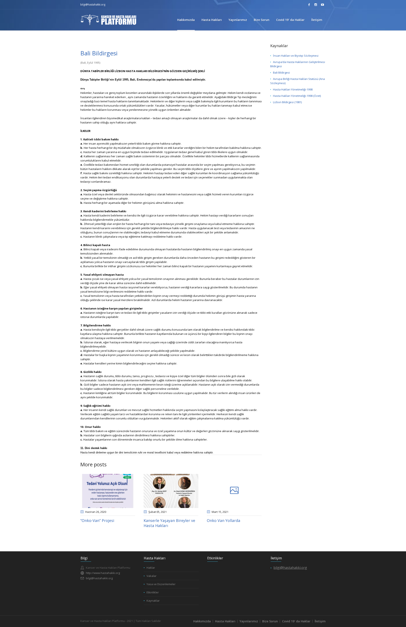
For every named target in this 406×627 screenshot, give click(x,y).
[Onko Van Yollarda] (234, 491)
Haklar (151, 568)
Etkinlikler (153, 592)
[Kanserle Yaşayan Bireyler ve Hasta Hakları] (171, 491)
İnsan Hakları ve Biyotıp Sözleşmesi (295, 55)
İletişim (320, 621)
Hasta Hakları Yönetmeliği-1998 (293, 89)
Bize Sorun (270, 621)
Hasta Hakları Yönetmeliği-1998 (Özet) (297, 96)
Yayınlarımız (249, 621)
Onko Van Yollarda (223, 520)
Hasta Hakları (225, 621)
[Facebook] (308, 4)
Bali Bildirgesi (281, 72)
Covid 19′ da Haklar (296, 621)
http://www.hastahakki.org (103, 573)
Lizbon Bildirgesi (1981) (287, 102)
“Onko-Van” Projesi (97, 520)
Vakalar (151, 576)
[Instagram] (315, 4)
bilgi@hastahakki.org (92, 4)
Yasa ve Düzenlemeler (161, 584)
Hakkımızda (202, 621)
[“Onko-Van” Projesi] (107, 491)
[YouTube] (322, 4)
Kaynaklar (153, 600)
